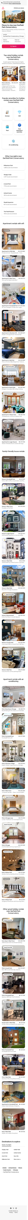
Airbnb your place (19, 8)
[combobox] (13, 36)
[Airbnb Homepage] (3, 8)
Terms (16, 1212)
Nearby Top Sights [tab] (6, 1145)
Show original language (15, 3)
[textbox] (7, 41)
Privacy (11, 1212)
